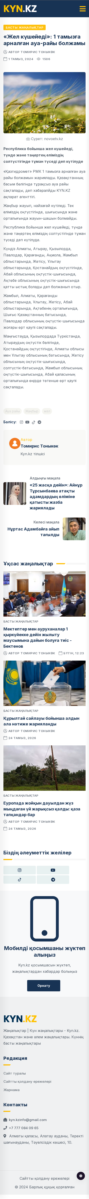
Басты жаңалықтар (24, 27)
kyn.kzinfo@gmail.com (28, 1120)
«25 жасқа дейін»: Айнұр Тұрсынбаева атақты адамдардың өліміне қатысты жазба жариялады (56, 496)
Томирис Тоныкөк (38, 52)
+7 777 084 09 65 (23, 1128)
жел (47, 411)
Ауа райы (12, 411)
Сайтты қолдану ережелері (27, 1081)
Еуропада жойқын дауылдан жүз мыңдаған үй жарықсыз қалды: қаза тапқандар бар (41, 809)
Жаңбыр (31, 411)
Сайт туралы (14, 1073)
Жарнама (11, 1090)
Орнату (43, 985)
